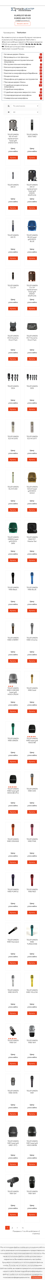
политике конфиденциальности (16, 1277)
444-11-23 (22, 18)
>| (22, 1228)
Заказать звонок (22, 23)
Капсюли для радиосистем (15, 67)
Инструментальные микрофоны (17, 64)
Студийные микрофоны (14, 89)
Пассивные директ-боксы (15, 82)
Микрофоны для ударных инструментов (21, 79)
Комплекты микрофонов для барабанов (20, 73)
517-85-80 (22, 15)
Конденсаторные (11, 76)
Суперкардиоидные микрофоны (18, 95)
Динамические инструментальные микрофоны (18, 61)
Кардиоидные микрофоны (15, 70)
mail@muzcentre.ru (22, 21)
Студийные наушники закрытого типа (20, 92)
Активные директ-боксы (14, 54)
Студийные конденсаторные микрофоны (16, 86)
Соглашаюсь (36, 1277)
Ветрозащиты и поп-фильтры (16, 57)
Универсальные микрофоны (16, 98)
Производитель (9, 33)
